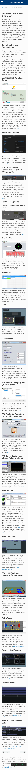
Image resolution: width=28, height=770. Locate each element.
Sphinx (9, 766)
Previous (6, 752)
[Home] (2, 7)
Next (22, 752)
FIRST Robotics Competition (15, 2)
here (17, 609)
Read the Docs (8, 767)
